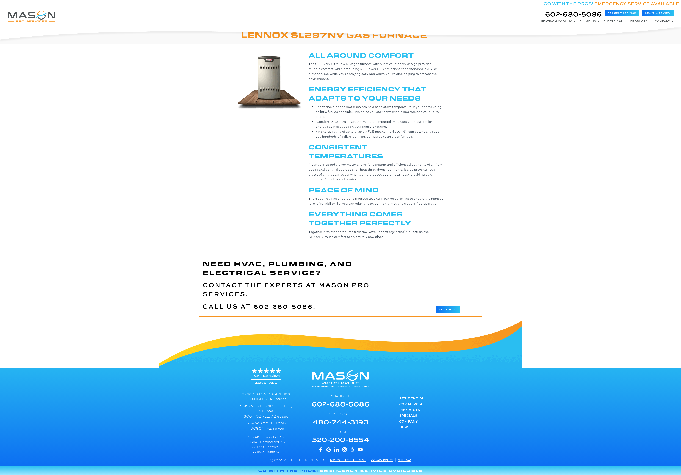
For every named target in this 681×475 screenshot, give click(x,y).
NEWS (405, 427)
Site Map (404, 460)
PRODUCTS (409, 410)
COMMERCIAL (412, 404)
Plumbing (588, 21)
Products (638, 21)
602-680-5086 (573, 14)
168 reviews (271, 375)
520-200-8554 (340, 439)
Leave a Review (266, 382)
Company (662, 21)
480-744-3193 (341, 421)
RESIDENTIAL (411, 398)
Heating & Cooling (556, 21)
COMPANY (408, 421)
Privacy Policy (382, 460)
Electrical (613, 21)
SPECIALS (408, 416)
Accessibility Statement (348, 460)
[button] (622, 13)
